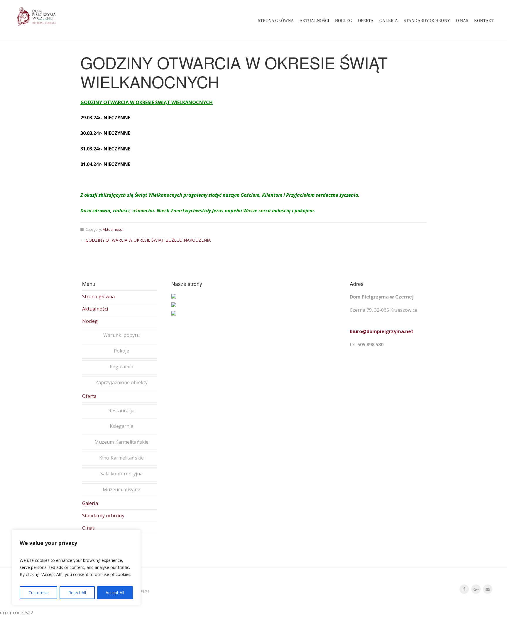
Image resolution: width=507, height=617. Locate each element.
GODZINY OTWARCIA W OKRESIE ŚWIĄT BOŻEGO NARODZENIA (148, 240)
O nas (462, 20)
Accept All (115, 592)
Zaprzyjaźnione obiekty (121, 382)
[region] (76, 567)
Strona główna (276, 20)
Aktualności (314, 20)
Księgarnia (121, 426)
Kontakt (484, 20)
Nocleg (343, 20)
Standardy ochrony (427, 20)
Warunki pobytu (121, 335)
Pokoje (121, 351)
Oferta (366, 20)
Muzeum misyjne (121, 489)
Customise (38, 592)
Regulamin (121, 366)
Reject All (77, 592)
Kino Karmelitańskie (121, 458)
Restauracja (121, 410)
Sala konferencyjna (121, 473)
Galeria (388, 20)
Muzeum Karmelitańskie (121, 442)
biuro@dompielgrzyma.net (381, 331)
